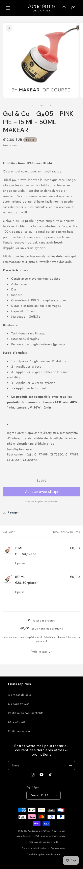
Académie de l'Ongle (39, 830)
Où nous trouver (18, 704)
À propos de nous (20, 695)
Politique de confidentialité (25, 713)
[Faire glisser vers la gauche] (32, 105)
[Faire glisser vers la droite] (50, 105)
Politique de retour (20, 731)
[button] (8, 8)
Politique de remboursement (50, 835)
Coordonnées (58, 848)
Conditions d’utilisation (34, 848)
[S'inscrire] (70, 765)
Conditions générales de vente (43, 854)
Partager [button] (13, 512)
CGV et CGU (16, 722)
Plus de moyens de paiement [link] (41, 501)
